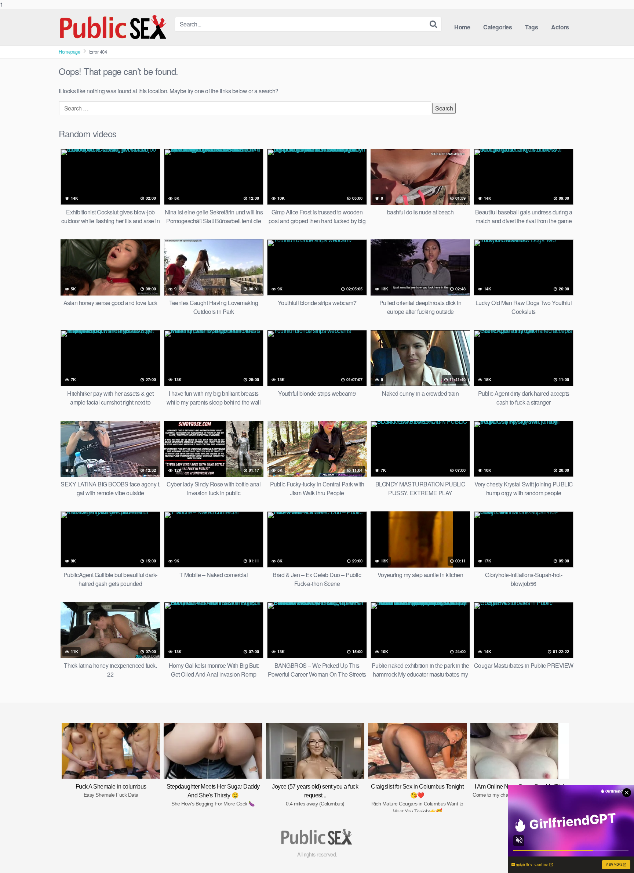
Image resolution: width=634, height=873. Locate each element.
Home (462, 27)
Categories (497, 27)
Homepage (69, 51)
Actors (560, 27)
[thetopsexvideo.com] (114, 27)
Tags (531, 27)
